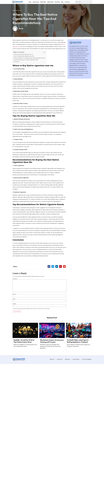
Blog (62, 2)
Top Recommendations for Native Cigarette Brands (26, 60)
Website (14, 303)
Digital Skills (43, 2)
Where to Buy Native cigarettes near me (23, 54)
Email (14, 298)
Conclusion (16, 62)
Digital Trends (50, 2)
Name (14, 294)
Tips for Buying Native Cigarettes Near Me (24, 56)
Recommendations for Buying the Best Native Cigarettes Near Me (29, 58)
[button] (49, 266)
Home (30, 2)
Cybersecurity (36, 2)
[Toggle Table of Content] (43, 52)
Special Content (17, 10)
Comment (15, 278)
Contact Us (67, 2)
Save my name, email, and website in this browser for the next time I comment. (32, 308)
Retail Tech (57, 2)
